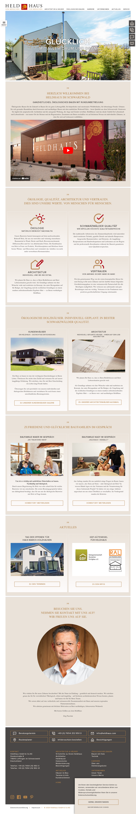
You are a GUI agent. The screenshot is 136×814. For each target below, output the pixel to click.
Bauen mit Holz (98, 754)
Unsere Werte (97, 775)
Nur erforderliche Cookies (98, 807)
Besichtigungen (104, 740)
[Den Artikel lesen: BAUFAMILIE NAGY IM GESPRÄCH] (98, 475)
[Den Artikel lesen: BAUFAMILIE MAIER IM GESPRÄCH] (37, 475)
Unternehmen (103, 9)
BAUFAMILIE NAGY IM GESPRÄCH (98, 437)
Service (126, 9)
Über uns (95, 763)
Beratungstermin (27, 733)
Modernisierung (62, 763)
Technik (94, 756)
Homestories (61, 761)
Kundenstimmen (63, 778)
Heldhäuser (61, 759)
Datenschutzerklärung (19, 807)
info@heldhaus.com (106, 733)
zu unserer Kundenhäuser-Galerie (37, 403)
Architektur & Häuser (54, 9)
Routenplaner (25, 740)
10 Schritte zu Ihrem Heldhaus (69, 754)
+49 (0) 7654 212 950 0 (70, 733)
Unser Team (96, 773)
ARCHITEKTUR (98, 332)
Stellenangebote (99, 766)
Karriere (90, 9)
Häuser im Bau (62, 773)
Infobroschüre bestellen (70, 740)
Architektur (61, 756)
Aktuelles (116, 9)
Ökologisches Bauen (75, 9)
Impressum (36, 807)
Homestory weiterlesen (37, 503)
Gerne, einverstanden (98, 802)
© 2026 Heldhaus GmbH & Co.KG (57, 807)
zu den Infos (98, 584)
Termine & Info (62, 775)
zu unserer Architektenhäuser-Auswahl (98, 402)
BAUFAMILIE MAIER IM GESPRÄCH (37, 437)
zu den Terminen (37, 584)
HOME (58, 782)
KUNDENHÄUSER (37, 332)
